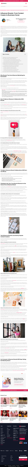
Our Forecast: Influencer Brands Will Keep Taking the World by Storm (11, 71)
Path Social (21, 368)
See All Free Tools (15, 440)
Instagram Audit (15, 430)
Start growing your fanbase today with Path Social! (18, 370)
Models (2, 433)
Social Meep (8, 429)
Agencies (2, 428)
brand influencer (9, 186)
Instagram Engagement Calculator (16, 428)
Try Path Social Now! (21, 21)
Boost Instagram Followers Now (19, 384)
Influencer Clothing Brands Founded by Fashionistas (10, 67)
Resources (14, 439)
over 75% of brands (12, 85)
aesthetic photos (24, 104)
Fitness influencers (3, 309)
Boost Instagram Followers (3, 443)
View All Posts (24, 395)
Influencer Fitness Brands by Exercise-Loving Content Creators (11, 69)
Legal (11, 458)
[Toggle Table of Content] (24, 54)
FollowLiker (8, 436)
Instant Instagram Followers (3, 441)
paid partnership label (9, 140)
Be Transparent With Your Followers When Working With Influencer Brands (12, 60)
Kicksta (8, 433)
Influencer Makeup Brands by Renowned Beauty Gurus (10, 68)
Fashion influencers (3, 243)
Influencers (2, 26)
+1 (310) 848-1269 (22, 436)
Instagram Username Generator (15, 433)
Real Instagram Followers (2, 439)
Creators (2, 429)
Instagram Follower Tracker (15, 437)
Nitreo (7, 428)
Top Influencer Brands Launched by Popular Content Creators (11, 66)
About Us (11, 457)
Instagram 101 (8, 20)
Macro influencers (4, 89)
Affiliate (2, 461)
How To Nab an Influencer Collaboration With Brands (9, 58)
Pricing (2, 457)
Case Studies (3, 458)
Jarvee (8, 432)
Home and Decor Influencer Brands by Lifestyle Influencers (11, 70)
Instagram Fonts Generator (15, 435)
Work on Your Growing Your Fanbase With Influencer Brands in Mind (12, 59)
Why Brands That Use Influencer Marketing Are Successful (10, 57)
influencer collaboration (7, 104)
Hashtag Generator (15, 431)
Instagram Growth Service (3, 435)
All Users (2, 444)
